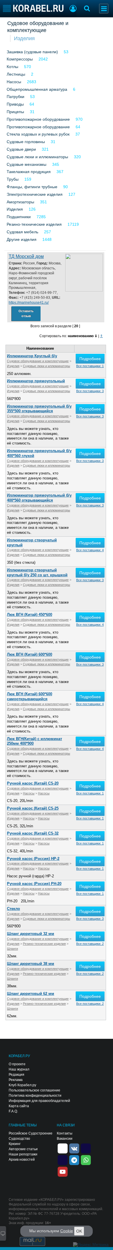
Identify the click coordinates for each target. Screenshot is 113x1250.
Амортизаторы (20, 202)
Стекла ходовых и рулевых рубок (38, 134)
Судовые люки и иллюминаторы (37, 156)
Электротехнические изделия (35, 194)
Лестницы (16, 74)
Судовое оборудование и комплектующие (37, 26)
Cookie (66, 1230)
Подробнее (90, 358)
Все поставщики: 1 (90, 366)
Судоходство (19, 1139)
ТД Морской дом (26, 256)
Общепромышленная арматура (37, 89)
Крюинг (15, 1144)
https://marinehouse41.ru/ (29, 303)
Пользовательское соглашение (34, 1090)
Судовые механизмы (26, 164)
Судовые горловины (26, 141)
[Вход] (73, 9)
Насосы (14, 81)
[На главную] (33, 8)
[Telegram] (74, 1159)
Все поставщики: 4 (90, 550)
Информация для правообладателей (39, 1101)
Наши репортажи (23, 1154)
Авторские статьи (23, 1149)
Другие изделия (22, 239)
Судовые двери (21, 149)
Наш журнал (19, 1069)
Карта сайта (19, 1106)
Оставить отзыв (26, 313)
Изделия (24, 38)
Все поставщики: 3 (90, 391)
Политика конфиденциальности (35, 1095)
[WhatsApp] (86, 1159)
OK (79, 1231)
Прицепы (15, 111)
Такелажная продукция (29, 171)
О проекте (17, 1064)
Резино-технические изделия (34, 224)
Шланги (12, 948)
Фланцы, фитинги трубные (32, 186)
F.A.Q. (13, 1111)
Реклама (16, 1080)
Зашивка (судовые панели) (32, 51)
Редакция (16, 1075)
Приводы (15, 104)
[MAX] (62, 1159)
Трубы (13, 179)
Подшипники (19, 216)
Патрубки (15, 96)
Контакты (64, 1133)
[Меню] (103, 8)
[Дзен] (62, 1148)
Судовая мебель (22, 232)
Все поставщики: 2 (90, 943)
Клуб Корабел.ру (22, 1085)
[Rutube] (86, 1148)
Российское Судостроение (30, 1133)
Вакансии (64, 1139)
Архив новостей (22, 1159)
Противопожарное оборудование (38, 119)
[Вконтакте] (74, 1148)
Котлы (12, 66)
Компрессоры (20, 59)
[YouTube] (62, 1171)
